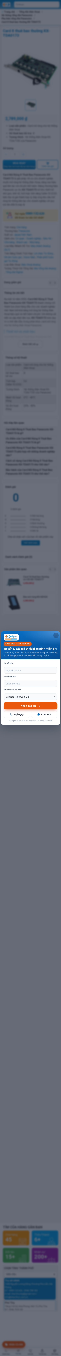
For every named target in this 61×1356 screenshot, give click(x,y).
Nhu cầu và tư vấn (12, 689)
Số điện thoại (10, 676)
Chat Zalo (46, 714)
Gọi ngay (19, 714)
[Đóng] (56, 635)
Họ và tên (8, 663)
